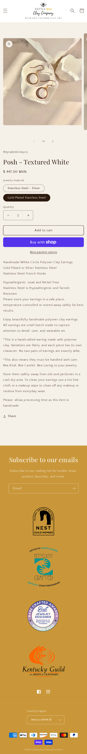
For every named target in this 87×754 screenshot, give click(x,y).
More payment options (43, 252)
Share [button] (12, 416)
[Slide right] (52, 141)
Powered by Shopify (54, 750)
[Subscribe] (73, 488)
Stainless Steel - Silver (24, 188)
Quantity (8, 206)
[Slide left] (34, 141)
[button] (5, 10)
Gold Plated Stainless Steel (27, 197)
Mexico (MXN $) (41, 719)
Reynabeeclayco (38, 750)
